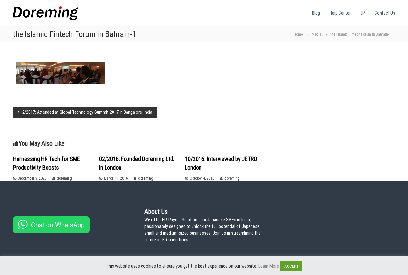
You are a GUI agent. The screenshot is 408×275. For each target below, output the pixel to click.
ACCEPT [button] (291, 266)
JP (362, 13)
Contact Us (385, 13)
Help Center (340, 13)
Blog (316, 13)
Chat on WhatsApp (57, 224)
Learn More (268, 266)
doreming (64, 178)
